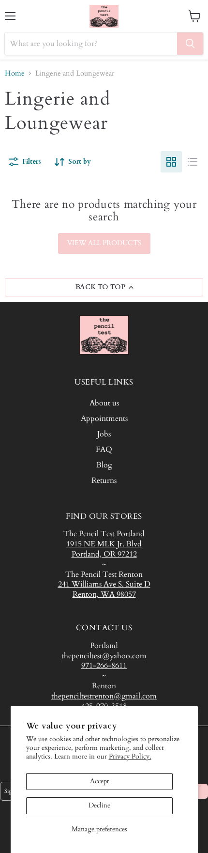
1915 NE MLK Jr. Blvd (104, 544)
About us (104, 403)
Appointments (104, 418)
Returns (104, 480)
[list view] (192, 161)
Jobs (104, 434)
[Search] (190, 43)
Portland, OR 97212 (104, 554)
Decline (99, 805)
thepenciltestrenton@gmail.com (104, 696)
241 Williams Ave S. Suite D (104, 584)
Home (15, 73)
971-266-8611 (104, 665)
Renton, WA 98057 (104, 594)
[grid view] (171, 161)
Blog (104, 465)
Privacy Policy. (130, 756)
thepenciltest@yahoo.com (104, 656)
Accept (99, 781)
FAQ (104, 449)
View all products (104, 243)
